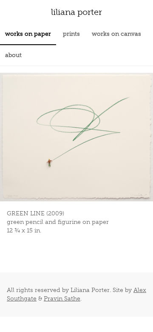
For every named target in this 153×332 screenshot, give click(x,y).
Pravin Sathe (62, 298)
